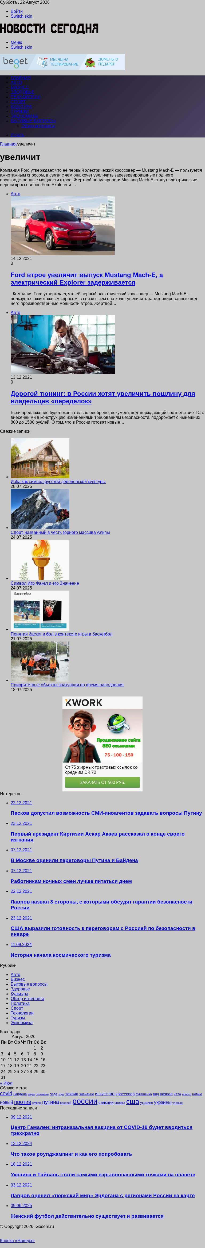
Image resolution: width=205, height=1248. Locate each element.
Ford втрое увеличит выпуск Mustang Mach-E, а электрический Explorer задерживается (87, 278)
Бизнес (20, 87)
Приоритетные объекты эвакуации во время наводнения (67, 685)
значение (86, 1094)
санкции (105, 1102)
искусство (105, 1094)
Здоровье (22, 92)
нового (186, 1094)
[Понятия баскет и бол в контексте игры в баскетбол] (40, 629)
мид (156, 1094)
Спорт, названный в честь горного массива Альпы (60, 532)
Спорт (18, 101)
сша (132, 1101)
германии (42, 1094)
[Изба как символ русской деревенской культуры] (40, 476)
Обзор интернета (38, 126)
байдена (20, 1094)
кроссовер (125, 1094)
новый (6, 1102)
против (22, 1102)
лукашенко (144, 1094)
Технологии (26, 97)
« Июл (6, 1083)
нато (177, 1094)
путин (36, 1102)
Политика (20, 1003)
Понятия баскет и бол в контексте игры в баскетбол (61, 634)
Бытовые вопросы (33, 121)
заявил (71, 1094)
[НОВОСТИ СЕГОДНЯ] (49, 33)
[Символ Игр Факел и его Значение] (40, 578)
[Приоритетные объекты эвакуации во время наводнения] (40, 680)
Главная (8, 144)
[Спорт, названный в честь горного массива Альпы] (40, 527)
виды (31, 1094)
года (53, 1094)
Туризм (19, 111)
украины (162, 1102)
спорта (120, 1103)
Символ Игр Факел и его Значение (45, 583)
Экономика (24, 116)
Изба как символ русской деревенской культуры (58, 481)
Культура (21, 106)
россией (65, 1102)
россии (84, 1101)
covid (6, 1093)
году (61, 1094)
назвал (166, 1094)
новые (197, 1094)
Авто (16, 82)
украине (146, 1103)
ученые (177, 1102)
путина (50, 1102)
